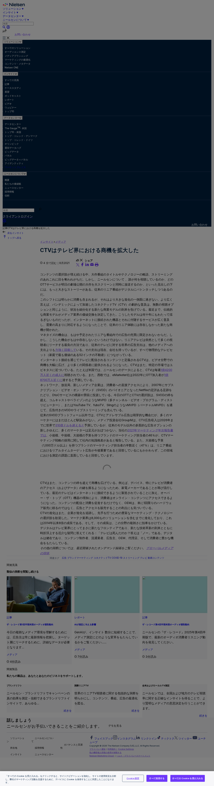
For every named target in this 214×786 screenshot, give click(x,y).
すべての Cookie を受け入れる (187, 778)
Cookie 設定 (133, 778)
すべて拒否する (157, 778)
